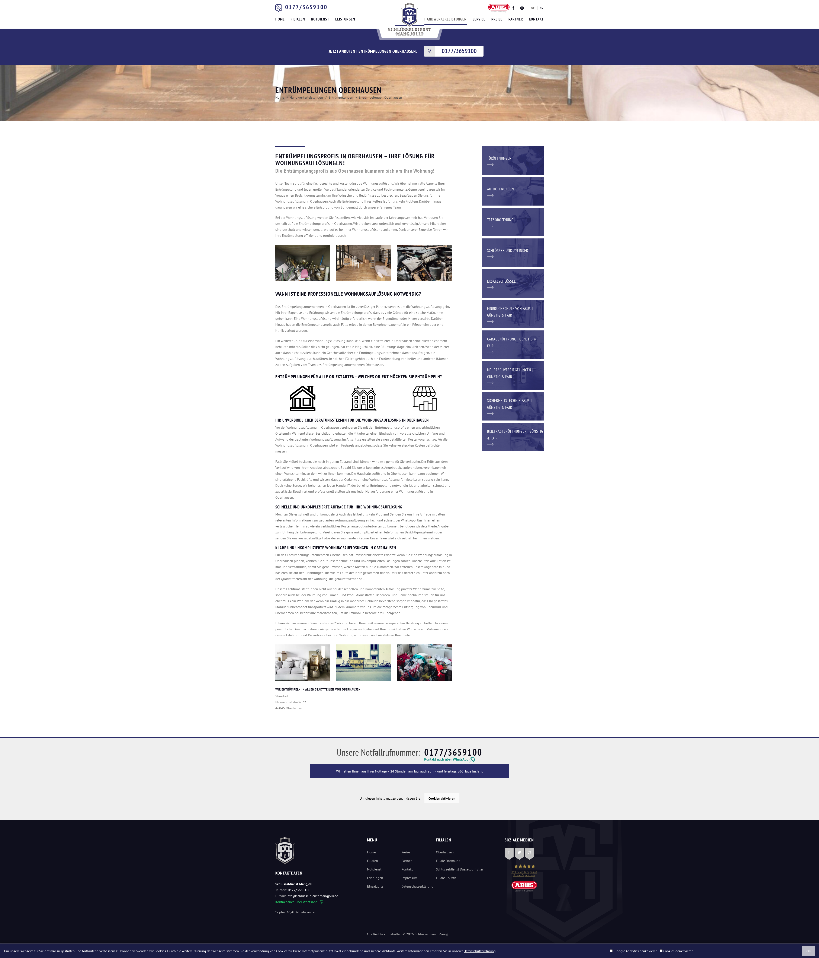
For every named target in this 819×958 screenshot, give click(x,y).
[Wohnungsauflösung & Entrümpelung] (363, 662)
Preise (405, 852)
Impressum (409, 878)
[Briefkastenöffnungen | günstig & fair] (513, 436)
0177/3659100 (306, 7)
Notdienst (374, 869)
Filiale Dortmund (448, 861)
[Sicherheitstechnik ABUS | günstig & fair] (513, 406)
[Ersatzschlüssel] (513, 283)
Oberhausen (445, 852)
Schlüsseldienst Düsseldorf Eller (459, 869)
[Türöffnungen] (513, 160)
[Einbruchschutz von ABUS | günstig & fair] (513, 314)
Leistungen (375, 878)
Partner (406, 861)
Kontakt (407, 869)
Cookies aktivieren (441, 798)
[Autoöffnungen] (513, 191)
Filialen (372, 861)
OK (808, 951)
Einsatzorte (375, 886)
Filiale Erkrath (446, 878)
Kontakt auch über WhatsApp (299, 902)
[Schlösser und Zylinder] (513, 252)
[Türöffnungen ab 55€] (409, 19)
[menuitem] (533, 8)
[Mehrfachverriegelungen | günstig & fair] (513, 375)
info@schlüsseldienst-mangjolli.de (312, 896)
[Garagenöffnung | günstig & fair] (513, 344)
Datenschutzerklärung (415, 886)
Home (371, 852)
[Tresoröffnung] (513, 221)
